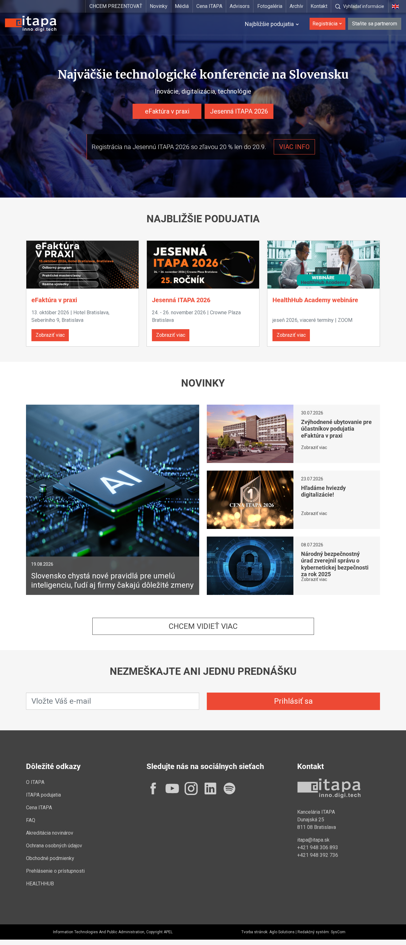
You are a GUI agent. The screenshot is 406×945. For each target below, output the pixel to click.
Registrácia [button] (324, 24)
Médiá (182, 6)
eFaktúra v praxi (167, 111)
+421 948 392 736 (317, 855)
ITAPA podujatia (43, 795)
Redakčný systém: (314, 932)
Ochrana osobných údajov (54, 846)
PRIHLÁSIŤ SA (293, 701)
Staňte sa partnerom (374, 24)
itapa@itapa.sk (313, 840)
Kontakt (319, 6)
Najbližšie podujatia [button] (269, 24)
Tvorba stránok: (254, 932)
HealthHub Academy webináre (315, 300)
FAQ (30, 820)
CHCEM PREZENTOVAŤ (115, 6)
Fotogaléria (269, 6)
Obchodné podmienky (50, 858)
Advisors (240, 6)
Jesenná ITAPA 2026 (239, 111)
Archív (296, 6)
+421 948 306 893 (317, 847)
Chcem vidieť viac (203, 626)
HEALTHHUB (40, 884)
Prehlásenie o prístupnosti (55, 871)
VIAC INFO (294, 147)
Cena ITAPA (209, 6)
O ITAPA (35, 782)
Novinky (158, 6)
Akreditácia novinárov (49, 833)
